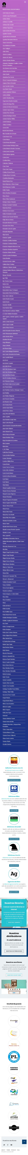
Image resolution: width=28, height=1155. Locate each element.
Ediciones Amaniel (14, 827)
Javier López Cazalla (8, 324)
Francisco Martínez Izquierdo (10, 249)
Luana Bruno (6, 464)
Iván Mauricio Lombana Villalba (11, 311)
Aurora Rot (6, 127)
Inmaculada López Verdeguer (10, 290)
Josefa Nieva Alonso (8, 411)
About (3, 1150)
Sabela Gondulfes (7, 680)
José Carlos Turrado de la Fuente (11, 354)
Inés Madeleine (6, 287)
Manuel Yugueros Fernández (10, 500)
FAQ (18, 1150)
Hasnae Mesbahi (7, 275)
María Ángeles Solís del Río (10, 503)
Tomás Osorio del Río (8, 721)
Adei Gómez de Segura (8, 13)
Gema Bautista (6, 258)
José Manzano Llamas (8, 381)
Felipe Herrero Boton (8, 220)
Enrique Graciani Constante (10, 205)
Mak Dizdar (6, 485)
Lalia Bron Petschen (8, 452)
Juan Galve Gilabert (8, 428)
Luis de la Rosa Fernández (9, 476)
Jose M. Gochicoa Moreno (9, 378)
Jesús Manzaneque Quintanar (10, 333)
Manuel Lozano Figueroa (9, 494)
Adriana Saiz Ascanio (8, 24)
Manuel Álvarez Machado (9, 491)
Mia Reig (5, 549)
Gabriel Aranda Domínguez (10, 255)
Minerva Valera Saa (8, 567)
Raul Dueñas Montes (8, 647)
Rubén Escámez (7, 674)
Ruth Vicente (6, 677)
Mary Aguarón (6, 535)
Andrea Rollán (6, 95)
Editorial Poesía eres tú (14, 768)
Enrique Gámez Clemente (9, 202)
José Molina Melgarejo (8, 396)
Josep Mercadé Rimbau (9, 413)
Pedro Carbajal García (8, 626)
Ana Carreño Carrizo (8, 86)
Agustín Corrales (7, 33)
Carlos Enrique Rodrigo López (10, 145)
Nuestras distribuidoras (14, 951)
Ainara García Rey (7, 42)
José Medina (6, 393)
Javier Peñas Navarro (8, 327)
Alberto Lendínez (7, 54)
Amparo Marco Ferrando (9, 83)
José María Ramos (7, 387)
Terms (8, 1150)
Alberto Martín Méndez (9, 60)
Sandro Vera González (8, 686)
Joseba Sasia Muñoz (8, 407)
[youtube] (11, 1144)
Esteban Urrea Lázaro (8, 211)
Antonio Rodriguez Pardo (9, 116)
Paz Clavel (5, 623)
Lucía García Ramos (8, 473)
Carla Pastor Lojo (7, 136)
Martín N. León (7, 532)
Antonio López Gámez (8, 110)
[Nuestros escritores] (4, 8)
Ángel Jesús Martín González (10, 101)
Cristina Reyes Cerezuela (9, 175)
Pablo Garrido (6, 608)
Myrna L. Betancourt (8, 579)
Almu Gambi (6, 74)
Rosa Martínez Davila (8, 668)
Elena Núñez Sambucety (9, 199)
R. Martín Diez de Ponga (9, 641)
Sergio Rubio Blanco (8, 700)
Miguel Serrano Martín (8, 558)
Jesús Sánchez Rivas (8, 336)
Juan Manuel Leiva (8, 431)
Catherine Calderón (8, 163)
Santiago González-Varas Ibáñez (11, 689)
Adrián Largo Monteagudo (10, 16)
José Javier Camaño (8, 363)
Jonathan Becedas (7, 339)
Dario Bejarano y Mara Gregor (11, 184)
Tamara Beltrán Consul (9, 718)
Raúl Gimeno (6, 650)
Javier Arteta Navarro (8, 321)
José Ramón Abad (7, 402)
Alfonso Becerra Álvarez (9, 71)
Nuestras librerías (14, 922)
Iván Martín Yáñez (7, 308)
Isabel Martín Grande (8, 299)
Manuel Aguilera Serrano (9, 488)
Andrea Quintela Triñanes (9, 92)
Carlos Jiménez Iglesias (8, 154)
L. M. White (6, 449)
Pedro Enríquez (7, 629)
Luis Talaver (6, 482)
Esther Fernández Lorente (9, 214)
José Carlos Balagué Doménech (11, 351)
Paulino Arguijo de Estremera (10, 620)
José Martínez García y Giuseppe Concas (13, 390)
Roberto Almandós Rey (9, 656)
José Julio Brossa (7, 366)
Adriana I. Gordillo (7, 22)
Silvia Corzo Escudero (8, 703)
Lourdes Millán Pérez (8, 461)
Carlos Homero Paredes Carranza (11, 148)
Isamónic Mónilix (7, 305)
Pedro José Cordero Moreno (10, 632)
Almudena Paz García (8, 77)
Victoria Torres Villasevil (9, 735)
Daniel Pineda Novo (8, 181)
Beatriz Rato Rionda (8, 130)
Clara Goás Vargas (7, 169)
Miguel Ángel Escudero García (10, 552)
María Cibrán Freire (8, 506)
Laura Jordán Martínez (9, 455)
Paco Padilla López (7, 611)
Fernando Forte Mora (8, 225)
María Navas (6, 509)
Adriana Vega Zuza (8, 28)
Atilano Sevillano (7, 124)
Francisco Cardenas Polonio (10, 243)
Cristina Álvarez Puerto (9, 172)
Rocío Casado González (9, 662)
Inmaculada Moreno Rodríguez (11, 293)
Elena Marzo (6, 196)
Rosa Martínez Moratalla (9, 671)
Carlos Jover (6, 157)
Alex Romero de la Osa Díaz (10, 68)
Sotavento (5, 715)
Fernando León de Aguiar (9, 228)
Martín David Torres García (10, 526)
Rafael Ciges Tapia (7, 644)
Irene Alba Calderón (8, 296)
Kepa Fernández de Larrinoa (10, 440)
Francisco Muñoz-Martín (9, 252)
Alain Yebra (6, 51)
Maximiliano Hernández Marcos (11, 538)
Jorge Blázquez (6, 342)
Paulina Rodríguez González (10, 617)
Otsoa (4, 603)
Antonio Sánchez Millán (9, 119)
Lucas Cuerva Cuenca (8, 467)
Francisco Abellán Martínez (10, 240)
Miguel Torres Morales (8, 561)
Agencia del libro (14, 882)
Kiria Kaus (5, 446)
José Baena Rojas (7, 348)
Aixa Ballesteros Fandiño (9, 45)
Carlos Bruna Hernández (9, 142)
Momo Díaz (6, 573)
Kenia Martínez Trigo (8, 437)
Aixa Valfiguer (6, 48)
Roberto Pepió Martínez (9, 659)
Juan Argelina (6, 416)
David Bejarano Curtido (9, 187)
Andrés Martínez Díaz (8, 98)
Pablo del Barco (7, 605)
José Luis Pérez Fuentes (9, 375)
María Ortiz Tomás (7, 511)
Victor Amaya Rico (7, 729)
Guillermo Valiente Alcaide (9, 267)
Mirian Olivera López (8, 570)
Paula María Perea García (9, 614)
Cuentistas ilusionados (8, 178)
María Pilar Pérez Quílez (9, 517)
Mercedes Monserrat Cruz (9, 546)
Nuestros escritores (7, 591)
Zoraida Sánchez (7, 744)
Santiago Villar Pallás (8, 692)
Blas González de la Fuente (9, 133)
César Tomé (6, 166)
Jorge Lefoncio (6, 345)
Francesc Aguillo (7, 237)
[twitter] (4, 1144)
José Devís (5, 360)
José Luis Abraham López (9, 369)
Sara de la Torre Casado (9, 695)
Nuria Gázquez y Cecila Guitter (11, 594)
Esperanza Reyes (7, 208)
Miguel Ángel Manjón (8, 555)
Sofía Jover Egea (7, 712)
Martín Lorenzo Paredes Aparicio (11, 529)
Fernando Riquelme (8, 231)
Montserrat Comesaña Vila (9, 576)
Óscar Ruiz (5, 597)
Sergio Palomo (6, 698)
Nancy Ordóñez (7, 585)
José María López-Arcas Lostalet (11, 384)
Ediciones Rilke (14, 796)
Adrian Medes (6, 19)
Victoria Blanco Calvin (8, 732)
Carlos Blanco (6, 139)
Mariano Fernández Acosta (9, 520)
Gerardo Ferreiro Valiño (9, 261)
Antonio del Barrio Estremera (10, 107)
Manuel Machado (7, 497)
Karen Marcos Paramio (9, 434)
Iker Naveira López (7, 281)
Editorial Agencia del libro (11, 884)
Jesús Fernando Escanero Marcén (11, 330)
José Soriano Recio (7, 405)
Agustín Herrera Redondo (9, 36)
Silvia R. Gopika (7, 706)
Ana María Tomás (7, 89)
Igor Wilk (5, 278)
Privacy (13, 1150)
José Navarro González (8, 399)
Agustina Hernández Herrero (10, 39)
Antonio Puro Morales (8, 113)
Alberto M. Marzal (7, 57)
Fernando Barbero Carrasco (10, 222)
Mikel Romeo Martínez (8, 564)
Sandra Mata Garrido (8, 683)
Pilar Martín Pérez (7, 638)
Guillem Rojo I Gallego (8, 264)
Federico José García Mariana (10, 217)
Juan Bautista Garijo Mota (9, 419)
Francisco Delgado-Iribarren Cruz (11, 246)
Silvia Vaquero (6, 709)
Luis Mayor (6, 479)
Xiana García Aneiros (8, 738)
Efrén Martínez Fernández (9, 193)
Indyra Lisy (6, 284)
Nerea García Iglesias (8, 588)
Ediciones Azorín (14, 855)
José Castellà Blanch (8, 357)
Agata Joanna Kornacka (9, 30)
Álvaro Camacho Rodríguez (10, 80)
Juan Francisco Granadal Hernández (12, 425)
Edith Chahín (6, 190)
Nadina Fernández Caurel (9, 582)
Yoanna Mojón (6, 741)
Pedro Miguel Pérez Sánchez (10, 635)
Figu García (6, 234)
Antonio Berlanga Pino (8, 104)
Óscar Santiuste (7, 600)
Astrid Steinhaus (7, 122)
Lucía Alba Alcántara (8, 470)
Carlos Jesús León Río (8, 151)
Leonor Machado (7, 458)
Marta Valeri (6, 523)
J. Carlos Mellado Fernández (10, 314)
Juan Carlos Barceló (8, 422)
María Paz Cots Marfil (8, 514)
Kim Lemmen (6, 443)
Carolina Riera (6, 160)
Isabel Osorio (6, 302)
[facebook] (7, 1144)
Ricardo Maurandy (8, 653)
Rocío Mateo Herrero (8, 665)
